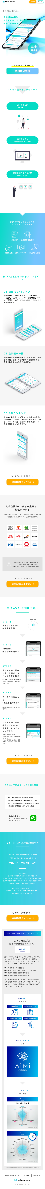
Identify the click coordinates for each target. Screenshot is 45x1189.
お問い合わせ (36, 1175)
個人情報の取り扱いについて (13, 1175)
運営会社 (26, 1175)
